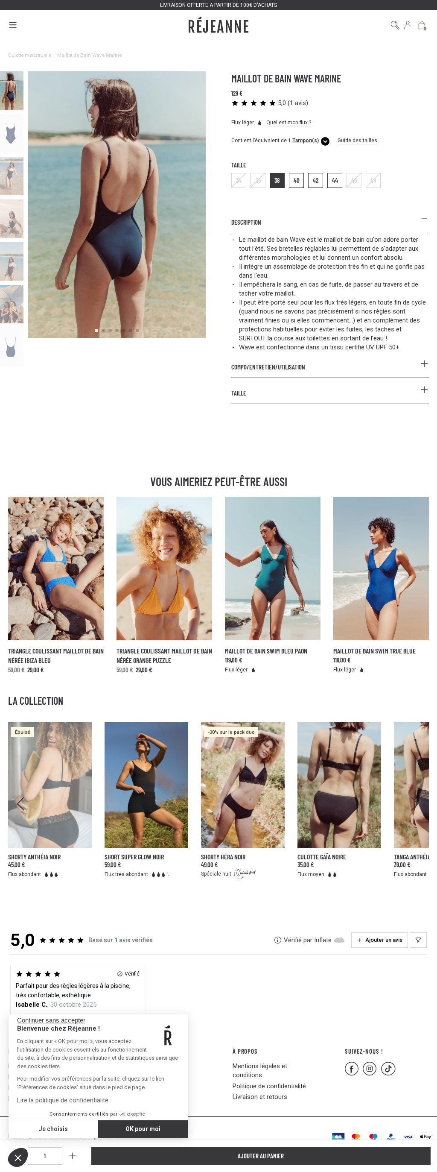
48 (373, 180)
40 (297, 180)
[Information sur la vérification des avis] (277, 940)
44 (335, 180)
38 (277, 180)
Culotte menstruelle (29, 55)
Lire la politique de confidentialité (62, 1100)
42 (315, 180)
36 (258, 180)
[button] (18, 1157)
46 (354, 180)
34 (239, 180)
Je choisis (53, 1128)
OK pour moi (142, 1128)
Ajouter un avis (383, 940)
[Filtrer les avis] (418, 940)
